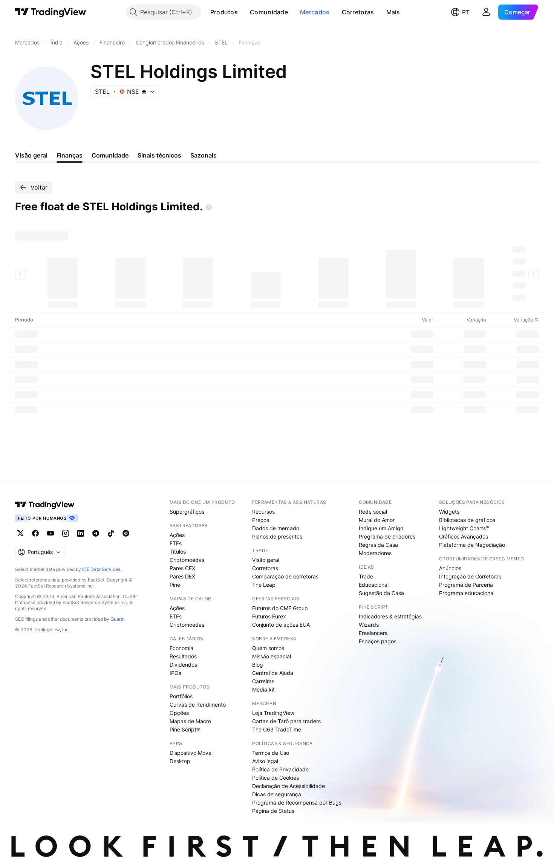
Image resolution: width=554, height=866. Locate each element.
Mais (393, 12)
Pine (175, 584)
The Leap (263, 584)
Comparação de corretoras (285, 576)
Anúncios (450, 568)
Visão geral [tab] (31, 155)
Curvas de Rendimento (198, 704)
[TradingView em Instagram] (65, 533)
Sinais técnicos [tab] (159, 155)
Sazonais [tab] (203, 155)
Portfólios (181, 696)
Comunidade (269, 12)
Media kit (263, 689)
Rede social (373, 511)
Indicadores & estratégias (390, 616)
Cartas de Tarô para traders (286, 721)
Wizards (369, 624)
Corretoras (358, 12)
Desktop (180, 761)
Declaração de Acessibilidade (288, 786)
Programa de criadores (387, 536)
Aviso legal (265, 761)
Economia (181, 648)
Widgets (449, 511)
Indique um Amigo (381, 528)
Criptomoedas (187, 560)
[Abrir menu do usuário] (486, 12)
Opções (179, 713)
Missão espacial (271, 656)
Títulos (178, 551)
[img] (144, 91)
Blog (257, 664)
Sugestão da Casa (381, 593)
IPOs (175, 673)
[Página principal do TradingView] (50, 12)
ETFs (176, 543)
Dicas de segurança (276, 794)
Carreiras (263, 681)
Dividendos (183, 664)
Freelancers (373, 633)
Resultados (183, 656)
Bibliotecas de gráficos (467, 520)
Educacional (374, 584)
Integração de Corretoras (470, 576)
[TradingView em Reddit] (126, 533)
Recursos (263, 511)
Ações (177, 535)
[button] (243, 12)
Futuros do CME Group (280, 608)
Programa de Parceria (466, 584)
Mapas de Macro (190, 721)
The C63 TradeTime (276, 729)
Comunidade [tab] (110, 155)
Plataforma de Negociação (472, 545)
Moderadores (375, 553)
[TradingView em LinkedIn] (80, 533)
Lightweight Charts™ (464, 528)
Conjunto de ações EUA (281, 624)
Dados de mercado (275, 528)
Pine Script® (185, 729)
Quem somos (268, 648)
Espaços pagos (377, 641)
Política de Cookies (275, 777)
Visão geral (265, 560)
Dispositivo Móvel (191, 753)
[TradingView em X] (20, 533)
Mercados (314, 12)
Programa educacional (466, 593)
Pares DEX (182, 576)
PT (466, 12)
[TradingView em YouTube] (50, 533)
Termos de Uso (270, 753)
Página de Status (273, 811)
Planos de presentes (277, 536)
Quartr (117, 619)
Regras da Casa (378, 545)
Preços (260, 520)
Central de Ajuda (272, 673)
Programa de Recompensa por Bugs (296, 802)
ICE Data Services (101, 569)
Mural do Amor (377, 520)
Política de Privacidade (280, 769)
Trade (366, 576)
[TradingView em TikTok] (111, 533)
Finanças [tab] (70, 155)
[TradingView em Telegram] (95, 533)
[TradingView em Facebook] (35, 533)
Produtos (224, 12)
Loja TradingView (273, 713)
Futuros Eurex (269, 616)
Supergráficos (187, 511)
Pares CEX (182, 568)
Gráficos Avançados (463, 536)
